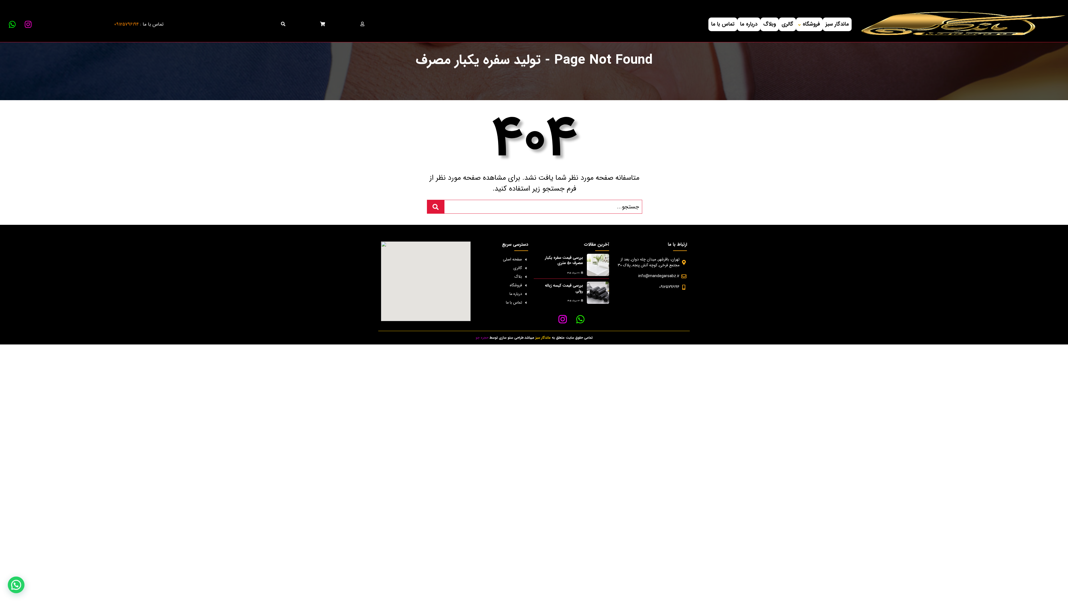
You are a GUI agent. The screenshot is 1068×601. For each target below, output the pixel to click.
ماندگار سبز (837, 24)
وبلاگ (769, 24)
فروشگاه (811, 24)
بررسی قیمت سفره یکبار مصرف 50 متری (564, 260)
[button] (16, 585)
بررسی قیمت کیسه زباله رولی (564, 288)
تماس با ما (723, 24)
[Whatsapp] (12, 24)
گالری (787, 24)
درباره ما (749, 24)
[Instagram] (28, 24)
